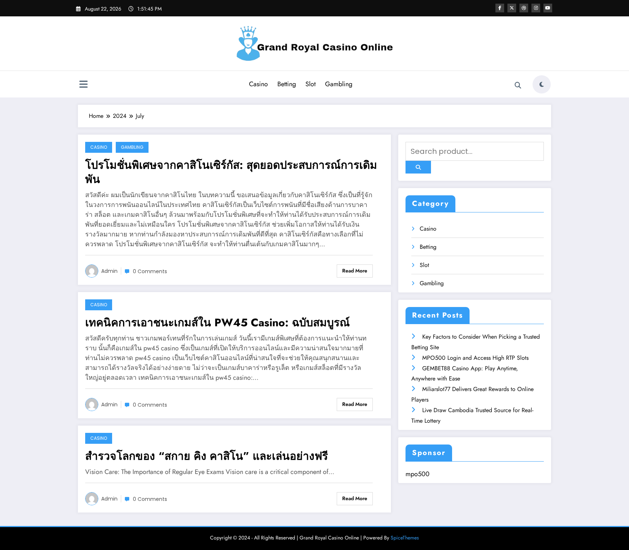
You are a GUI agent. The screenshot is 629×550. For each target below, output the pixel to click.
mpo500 (418, 474)
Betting (286, 84)
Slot (310, 84)
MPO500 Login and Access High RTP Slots (475, 358)
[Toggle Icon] (83, 85)
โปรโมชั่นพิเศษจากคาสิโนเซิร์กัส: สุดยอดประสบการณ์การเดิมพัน (231, 172)
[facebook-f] (499, 8)
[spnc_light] (542, 84)
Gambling (338, 84)
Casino (258, 84)
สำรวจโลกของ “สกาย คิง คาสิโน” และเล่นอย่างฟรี (206, 456)
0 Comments (150, 271)
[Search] (518, 85)
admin (109, 271)
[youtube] (547, 8)
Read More (354, 270)
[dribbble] (523, 8)
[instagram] (535, 8)
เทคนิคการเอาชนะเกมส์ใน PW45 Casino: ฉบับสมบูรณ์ (217, 322)
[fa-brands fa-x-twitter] (511, 8)
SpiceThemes (405, 537)
